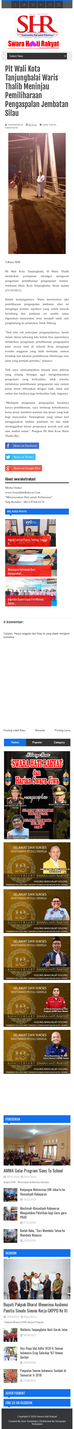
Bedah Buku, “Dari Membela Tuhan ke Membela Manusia (42, 1232)
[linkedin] (59, 5)
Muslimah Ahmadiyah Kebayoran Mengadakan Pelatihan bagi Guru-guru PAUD (43, 1213)
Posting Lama (62, 730)
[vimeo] (33, 5)
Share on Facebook (25, 445)
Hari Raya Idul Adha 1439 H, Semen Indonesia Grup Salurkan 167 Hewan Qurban (41, 1353)
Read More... (31, 1176)
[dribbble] (50, 5)
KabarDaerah (11, 127)
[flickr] (41, 5)
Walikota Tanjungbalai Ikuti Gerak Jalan (43, 1329)
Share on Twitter (23, 457)
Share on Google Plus (26, 468)
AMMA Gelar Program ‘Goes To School (33, 1170)
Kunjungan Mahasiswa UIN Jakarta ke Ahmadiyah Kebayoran (42, 1191)
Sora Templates (29, 1421)
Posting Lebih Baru (14, 730)
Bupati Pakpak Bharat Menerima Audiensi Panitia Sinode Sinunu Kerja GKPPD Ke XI (36, 1307)
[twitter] (24, 5)
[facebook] (15, 5)
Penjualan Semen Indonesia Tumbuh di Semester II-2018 (43, 1372)
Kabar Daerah (49, 124)
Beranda (40, 730)
